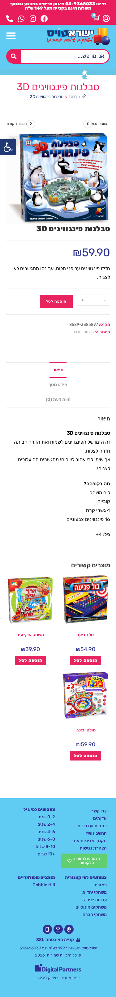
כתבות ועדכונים (92, 826)
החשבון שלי (96, 833)
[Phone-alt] (9, 18)
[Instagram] (32, 18)
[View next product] (87, 124)
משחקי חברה (83, 332)
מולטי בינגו (85, 730)
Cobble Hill (43, 885)
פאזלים (100, 885)
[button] (8, 147)
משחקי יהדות (94, 892)
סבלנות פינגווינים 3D (46, 96)
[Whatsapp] (21, 18)
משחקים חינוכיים (91, 907)
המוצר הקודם (17, 123)
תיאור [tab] (58, 370)
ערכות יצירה (95, 899)
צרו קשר (99, 811)
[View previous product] (31, 124)
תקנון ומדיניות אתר (89, 840)
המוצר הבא (100, 123)
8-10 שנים (45, 846)
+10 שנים (46, 854)
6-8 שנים (46, 839)
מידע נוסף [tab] (58, 384)
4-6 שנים (46, 831)
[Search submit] (13, 56)
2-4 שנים (46, 824)
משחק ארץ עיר (30, 634)
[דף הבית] (84, 96)
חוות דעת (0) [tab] (58, 399)
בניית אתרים (70, 977)
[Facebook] (44, 18)
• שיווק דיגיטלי (47, 977)
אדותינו (100, 818)
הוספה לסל (56, 301)
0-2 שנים (46, 817)
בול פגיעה (85, 634)
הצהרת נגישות (93, 848)
